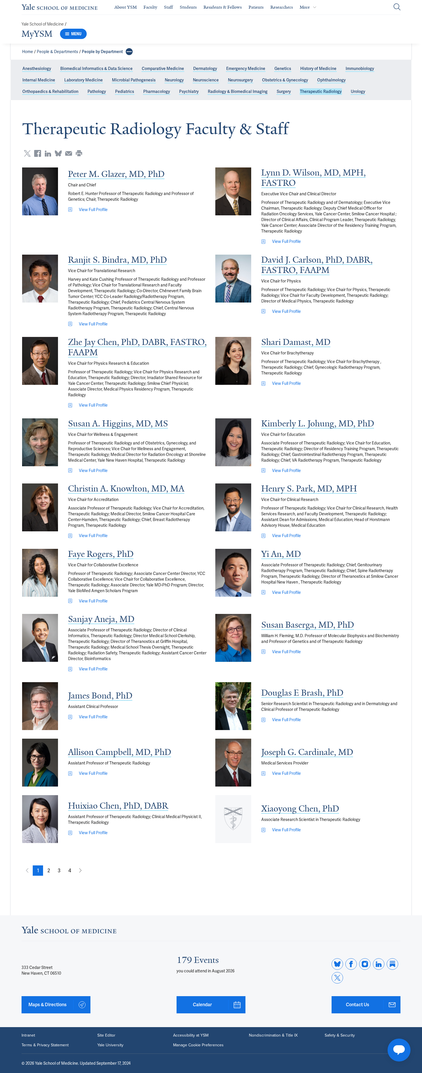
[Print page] (79, 153)
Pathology (97, 91)
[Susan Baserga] (233, 638)
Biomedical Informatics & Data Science (96, 68)
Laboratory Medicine (83, 80)
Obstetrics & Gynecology (285, 80)
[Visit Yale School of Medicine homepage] (69, 931)
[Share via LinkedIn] (47, 153)
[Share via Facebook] (37, 153)
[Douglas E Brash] (233, 706)
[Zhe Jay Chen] (40, 361)
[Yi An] (233, 573)
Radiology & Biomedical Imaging (238, 91)
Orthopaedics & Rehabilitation (50, 91)
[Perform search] (397, 7)
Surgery (284, 91)
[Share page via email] (68, 153)
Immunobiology (360, 68)
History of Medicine (318, 68)
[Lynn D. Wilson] (233, 191)
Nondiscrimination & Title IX (273, 1035)
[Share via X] (27, 153)
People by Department (102, 51)
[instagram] (365, 964)
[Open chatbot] (399, 1050)
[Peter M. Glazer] (40, 191)
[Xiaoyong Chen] (233, 819)
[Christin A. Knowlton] (40, 507)
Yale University (110, 1045)
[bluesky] (337, 964)
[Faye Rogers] (40, 573)
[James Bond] (40, 706)
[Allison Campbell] (40, 763)
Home (27, 51)
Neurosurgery (240, 80)
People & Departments (57, 51)
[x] (337, 978)
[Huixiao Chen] (40, 819)
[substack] (392, 964)
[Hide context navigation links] (129, 51)
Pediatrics (124, 91)
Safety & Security (340, 1035)
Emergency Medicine (245, 68)
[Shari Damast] (233, 361)
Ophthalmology (331, 80)
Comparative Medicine (163, 68)
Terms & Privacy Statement (45, 1045)
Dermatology (205, 68)
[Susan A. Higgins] (40, 442)
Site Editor (106, 1035)
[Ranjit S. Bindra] (40, 279)
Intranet (28, 1035)
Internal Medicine (38, 80)
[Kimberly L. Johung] (233, 442)
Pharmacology (156, 91)
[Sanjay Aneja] (40, 638)
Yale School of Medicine (43, 24)
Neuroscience (206, 80)
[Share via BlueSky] (58, 153)
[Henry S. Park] (233, 507)
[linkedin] (378, 964)
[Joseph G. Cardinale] (233, 763)
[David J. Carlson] (233, 279)
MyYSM (37, 34)
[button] (38, 870)
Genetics (282, 68)
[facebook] (351, 964)
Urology (358, 91)
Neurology (174, 80)
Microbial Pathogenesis (134, 80)
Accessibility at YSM (190, 1035)
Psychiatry (189, 91)
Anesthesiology (36, 68)
